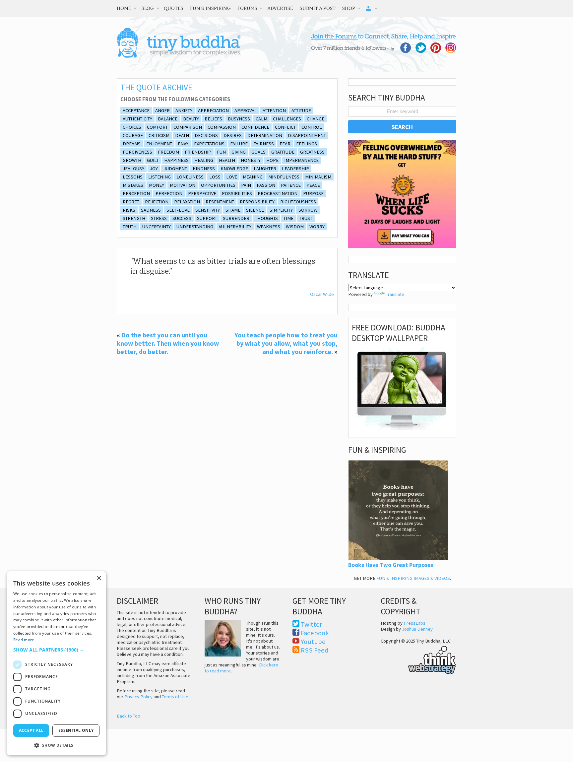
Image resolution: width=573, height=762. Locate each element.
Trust (305, 218)
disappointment (307, 135)
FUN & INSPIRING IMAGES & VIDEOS (413, 578)
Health (227, 160)
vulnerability (235, 227)
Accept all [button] (31, 730)
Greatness (312, 152)
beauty (191, 119)
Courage (133, 135)
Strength (134, 218)
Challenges (287, 119)
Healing (203, 160)
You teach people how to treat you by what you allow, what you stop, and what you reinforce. (286, 343)
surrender (236, 218)
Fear (285, 144)
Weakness (268, 227)
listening (159, 177)
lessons (133, 177)
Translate (395, 294)
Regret (131, 202)
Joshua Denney (417, 629)
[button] (56, 650)
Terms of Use (175, 697)
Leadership (295, 169)
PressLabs (414, 623)
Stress (159, 218)
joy (154, 169)
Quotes (173, 8)
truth (130, 227)
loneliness (190, 177)
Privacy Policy (138, 697)
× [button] (98, 578)
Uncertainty (156, 227)
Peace (313, 185)
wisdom (295, 227)
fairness (263, 144)
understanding (194, 227)
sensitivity (207, 210)
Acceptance (136, 110)
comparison (187, 127)
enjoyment (159, 144)
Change (315, 119)
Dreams (132, 144)
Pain (246, 185)
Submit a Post (318, 8)
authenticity (137, 119)
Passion (266, 185)
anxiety (183, 110)
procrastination (277, 193)
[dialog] (56, 663)
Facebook (315, 633)
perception (136, 193)
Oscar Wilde (322, 294)
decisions (206, 135)
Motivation (182, 185)
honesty (251, 160)
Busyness (239, 119)
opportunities (218, 185)
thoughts (266, 218)
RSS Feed (315, 650)
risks (129, 210)
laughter (265, 169)
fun (221, 152)
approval (245, 110)
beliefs (213, 119)
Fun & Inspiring (210, 8)
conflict (285, 127)
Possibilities (237, 193)
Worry (317, 227)
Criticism (159, 135)
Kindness (204, 169)
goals (258, 152)
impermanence (301, 160)
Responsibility (257, 202)
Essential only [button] (76, 730)
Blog (147, 8)
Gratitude (282, 152)
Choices (132, 127)
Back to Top (128, 716)
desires (232, 135)
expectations (209, 144)
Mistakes (133, 185)
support (207, 218)
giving (238, 152)
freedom (168, 152)
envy (183, 144)
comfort (157, 127)
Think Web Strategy (418, 659)
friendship (198, 152)
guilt (153, 160)
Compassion (222, 127)
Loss (215, 177)
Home (124, 8)
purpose (313, 193)
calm (261, 119)
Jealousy (133, 169)
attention (274, 110)
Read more (23, 640)
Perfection (169, 193)
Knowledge (234, 169)
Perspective (202, 193)
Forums (247, 8)
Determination (264, 135)
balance (167, 119)
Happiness (176, 160)
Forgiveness (137, 152)
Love (231, 177)
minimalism (318, 177)
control (311, 127)
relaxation (187, 202)
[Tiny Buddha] (179, 56)
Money (156, 185)
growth (132, 160)
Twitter (311, 624)
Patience (291, 185)
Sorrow (307, 210)
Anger (162, 110)
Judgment (175, 169)
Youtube (313, 641)
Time (288, 218)
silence (255, 210)
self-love (178, 210)
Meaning (253, 177)
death (182, 135)
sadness (151, 210)
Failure (239, 144)
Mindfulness (283, 177)
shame (232, 210)
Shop (348, 8)
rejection (156, 202)
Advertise (280, 8)
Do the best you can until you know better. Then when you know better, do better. (168, 343)
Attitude (301, 110)
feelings (306, 144)
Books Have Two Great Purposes (390, 565)
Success (181, 218)
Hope (272, 160)
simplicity (281, 210)
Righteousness (298, 202)
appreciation (213, 110)
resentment (220, 202)
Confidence (255, 127)
